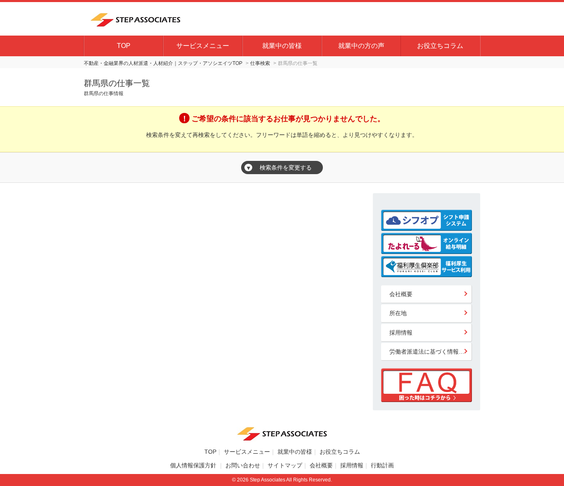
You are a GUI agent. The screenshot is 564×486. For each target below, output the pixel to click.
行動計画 (382, 465)
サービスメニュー (202, 45)
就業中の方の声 (361, 45)
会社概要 (400, 294)
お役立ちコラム (440, 45)
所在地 (398, 313)
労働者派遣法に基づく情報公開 (429, 351)
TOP (123, 45)
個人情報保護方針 (194, 465)
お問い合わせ (242, 465)
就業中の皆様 (282, 45)
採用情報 (400, 332)
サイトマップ (285, 465)
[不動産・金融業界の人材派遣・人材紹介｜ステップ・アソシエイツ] (135, 18)
